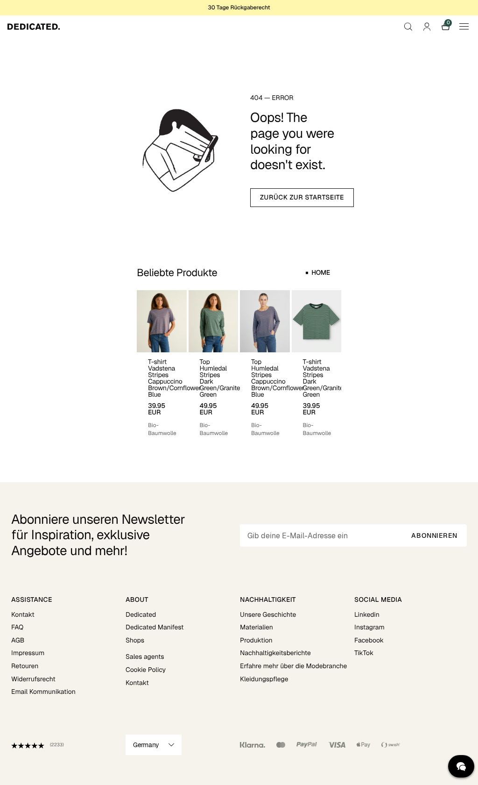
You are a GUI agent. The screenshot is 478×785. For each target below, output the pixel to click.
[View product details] (162, 394)
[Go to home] (33, 26)
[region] (239, 363)
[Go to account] (426, 26)
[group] (162, 363)
